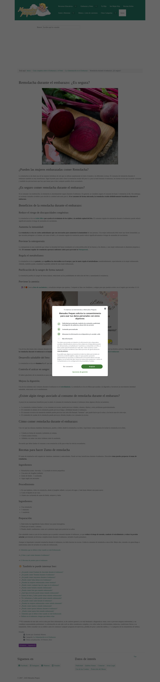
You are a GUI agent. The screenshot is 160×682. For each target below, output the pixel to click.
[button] (80, 338)
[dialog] (80, 341)
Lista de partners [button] (62, 351)
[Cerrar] (105, 308)
